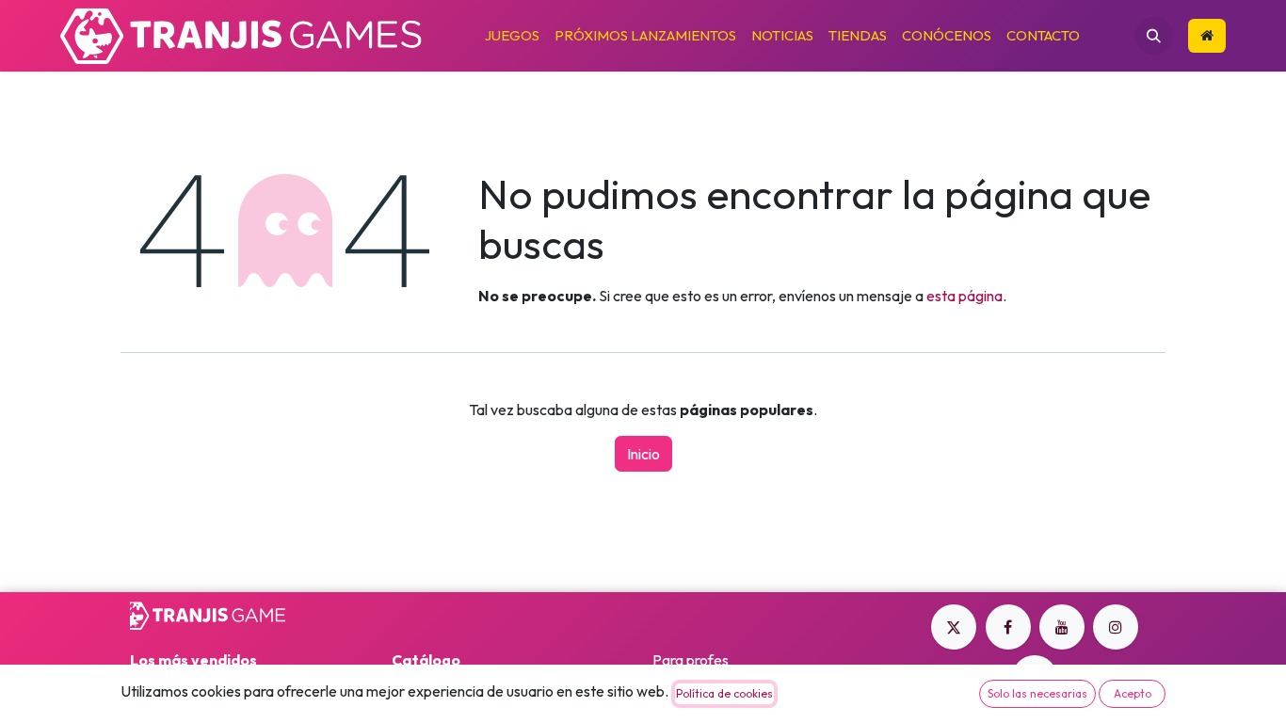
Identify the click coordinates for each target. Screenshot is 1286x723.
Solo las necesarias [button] (1037, 693)
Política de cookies (724, 693)
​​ (1207, 36)
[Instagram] (1115, 627)
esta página (964, 295)
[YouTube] (1062, 627)
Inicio (643, 453)
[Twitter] (953, 627)
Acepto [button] (1132, 693)
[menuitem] (512, 36)
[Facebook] (1008, 627)
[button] (1154, 36)
